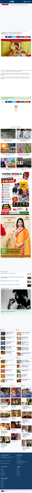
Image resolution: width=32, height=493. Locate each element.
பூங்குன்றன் (3, 312)
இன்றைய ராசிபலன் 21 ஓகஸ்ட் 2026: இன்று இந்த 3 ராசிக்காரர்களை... (10, 342)
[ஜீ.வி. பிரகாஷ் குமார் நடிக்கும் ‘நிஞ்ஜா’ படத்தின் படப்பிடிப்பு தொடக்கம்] (5, 414)
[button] (9, 4)
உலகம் (6, 31)
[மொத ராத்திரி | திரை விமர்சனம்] (16, 392)
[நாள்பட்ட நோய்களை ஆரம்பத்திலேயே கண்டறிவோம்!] (19, 376)
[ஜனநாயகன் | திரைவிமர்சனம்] (16, 401)
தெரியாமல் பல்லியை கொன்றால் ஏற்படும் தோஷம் (8, 273)
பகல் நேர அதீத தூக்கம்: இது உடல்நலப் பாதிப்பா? (26, 380)
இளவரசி (7, 344)
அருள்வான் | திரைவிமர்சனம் (14, 418)
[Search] (30, 1)
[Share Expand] (29, 37)
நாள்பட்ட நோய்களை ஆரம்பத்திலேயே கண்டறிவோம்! (25, 375)
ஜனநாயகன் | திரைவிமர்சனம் (14, 406)
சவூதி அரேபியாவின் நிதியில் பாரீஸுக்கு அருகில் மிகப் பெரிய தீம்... (8, 169)
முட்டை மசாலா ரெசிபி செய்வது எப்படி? (10, 365)
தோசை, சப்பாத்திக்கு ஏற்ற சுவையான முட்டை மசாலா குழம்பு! (10, 380)
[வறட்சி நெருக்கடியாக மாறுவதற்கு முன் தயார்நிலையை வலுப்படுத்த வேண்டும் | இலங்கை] (23, 148)
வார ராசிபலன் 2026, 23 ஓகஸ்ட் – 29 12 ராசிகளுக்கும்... (10, 337)
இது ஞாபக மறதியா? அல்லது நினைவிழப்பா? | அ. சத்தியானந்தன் (10, 284)
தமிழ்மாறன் (6, 34)
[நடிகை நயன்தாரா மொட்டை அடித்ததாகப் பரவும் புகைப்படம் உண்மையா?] (5, 439)
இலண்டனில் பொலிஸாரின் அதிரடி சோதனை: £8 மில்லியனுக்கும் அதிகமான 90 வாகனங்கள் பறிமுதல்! (12, 277)
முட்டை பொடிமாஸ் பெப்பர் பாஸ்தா (10, 361)
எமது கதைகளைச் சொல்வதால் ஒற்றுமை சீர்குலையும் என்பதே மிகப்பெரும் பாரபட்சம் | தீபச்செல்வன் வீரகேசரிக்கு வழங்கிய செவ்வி (14, 311)
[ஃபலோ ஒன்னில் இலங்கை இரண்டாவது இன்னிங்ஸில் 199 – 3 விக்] (23, 134)
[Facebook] (23, 1)
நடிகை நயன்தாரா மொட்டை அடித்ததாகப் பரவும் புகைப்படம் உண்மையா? (4, 445)
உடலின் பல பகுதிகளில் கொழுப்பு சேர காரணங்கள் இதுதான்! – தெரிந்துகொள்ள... (26, 361)
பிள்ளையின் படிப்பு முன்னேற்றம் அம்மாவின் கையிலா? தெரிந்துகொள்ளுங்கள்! (25, 343)
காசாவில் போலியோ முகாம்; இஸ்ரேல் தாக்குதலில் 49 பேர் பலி (21, 4)
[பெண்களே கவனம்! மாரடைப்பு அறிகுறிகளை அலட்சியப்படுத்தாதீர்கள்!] (19, 366)
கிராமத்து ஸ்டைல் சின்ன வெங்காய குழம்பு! (9, 370)
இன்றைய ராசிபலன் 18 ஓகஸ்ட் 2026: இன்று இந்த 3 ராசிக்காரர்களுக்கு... (10, 352)
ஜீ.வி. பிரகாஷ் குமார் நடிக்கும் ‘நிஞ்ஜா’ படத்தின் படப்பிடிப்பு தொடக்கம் (5, 419)
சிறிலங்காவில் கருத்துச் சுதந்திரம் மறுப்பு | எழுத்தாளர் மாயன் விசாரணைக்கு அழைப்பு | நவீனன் (26, 421)
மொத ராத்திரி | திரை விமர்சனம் (15, 395)
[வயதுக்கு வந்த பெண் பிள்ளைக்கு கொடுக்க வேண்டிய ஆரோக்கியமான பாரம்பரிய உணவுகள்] (19, 348)
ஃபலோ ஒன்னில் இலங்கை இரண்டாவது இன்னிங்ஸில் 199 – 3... (24, 140)
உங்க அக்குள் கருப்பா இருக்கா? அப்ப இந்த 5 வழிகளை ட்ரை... (25, 338)
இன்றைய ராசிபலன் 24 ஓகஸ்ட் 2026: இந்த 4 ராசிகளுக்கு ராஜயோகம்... (10, 333)
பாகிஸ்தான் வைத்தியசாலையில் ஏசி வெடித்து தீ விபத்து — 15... (24, 169)
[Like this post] (6, 37)
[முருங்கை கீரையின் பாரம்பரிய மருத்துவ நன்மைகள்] (19, 371)
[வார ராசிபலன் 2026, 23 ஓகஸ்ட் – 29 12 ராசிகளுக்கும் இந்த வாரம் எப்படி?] (3, 338)
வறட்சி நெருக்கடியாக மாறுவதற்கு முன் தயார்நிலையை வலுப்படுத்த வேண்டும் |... (24, 155)
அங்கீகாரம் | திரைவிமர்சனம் (14, 430)
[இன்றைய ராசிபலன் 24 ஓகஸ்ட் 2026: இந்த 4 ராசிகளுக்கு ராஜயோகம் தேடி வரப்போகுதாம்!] (3, 333)
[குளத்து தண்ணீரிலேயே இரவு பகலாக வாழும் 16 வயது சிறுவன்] (29, 282)
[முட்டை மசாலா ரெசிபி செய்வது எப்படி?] (3, 366)
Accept (2, 491)
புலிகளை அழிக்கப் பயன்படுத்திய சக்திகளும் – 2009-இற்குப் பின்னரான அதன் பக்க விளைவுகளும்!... (26, 435)
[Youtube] (27, 1)
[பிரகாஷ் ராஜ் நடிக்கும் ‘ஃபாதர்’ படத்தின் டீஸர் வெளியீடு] (5, 401)
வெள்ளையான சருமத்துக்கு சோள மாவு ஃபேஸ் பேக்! (26, 333)
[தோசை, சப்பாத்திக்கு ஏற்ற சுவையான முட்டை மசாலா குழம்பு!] (3, 380)
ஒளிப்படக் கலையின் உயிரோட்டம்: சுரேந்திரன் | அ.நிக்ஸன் (26, 448)
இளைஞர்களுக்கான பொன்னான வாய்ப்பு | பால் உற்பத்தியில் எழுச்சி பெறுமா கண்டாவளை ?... (26, 407)
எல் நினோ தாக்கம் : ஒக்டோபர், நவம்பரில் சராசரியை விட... (8, 155)
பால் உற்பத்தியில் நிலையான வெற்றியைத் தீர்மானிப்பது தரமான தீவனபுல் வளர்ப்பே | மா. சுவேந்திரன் (26, 393)
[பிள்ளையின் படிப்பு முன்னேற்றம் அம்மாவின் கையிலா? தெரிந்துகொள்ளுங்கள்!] (19, 343)
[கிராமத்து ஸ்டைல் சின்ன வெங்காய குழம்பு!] (3, 371)
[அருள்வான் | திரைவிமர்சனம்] (16, 413)
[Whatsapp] (29, 1)
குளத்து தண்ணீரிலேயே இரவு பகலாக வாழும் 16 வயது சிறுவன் (10, 280)
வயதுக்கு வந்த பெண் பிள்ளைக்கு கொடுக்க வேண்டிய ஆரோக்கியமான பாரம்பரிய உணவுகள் (26, 348)
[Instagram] (26, 1)
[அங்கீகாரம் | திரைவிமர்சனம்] (16, 424)
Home (2, 31)
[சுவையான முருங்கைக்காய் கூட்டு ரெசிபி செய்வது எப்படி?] (3, 376)
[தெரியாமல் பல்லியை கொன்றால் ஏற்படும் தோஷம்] (29, 274)
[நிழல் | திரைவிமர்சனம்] (16, 436)
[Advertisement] (16, 12)
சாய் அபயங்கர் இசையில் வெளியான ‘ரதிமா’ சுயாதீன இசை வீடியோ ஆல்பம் (5, 394)
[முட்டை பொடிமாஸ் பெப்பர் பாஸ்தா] (3, 361)
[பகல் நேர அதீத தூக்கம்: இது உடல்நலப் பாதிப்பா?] (19, 380)
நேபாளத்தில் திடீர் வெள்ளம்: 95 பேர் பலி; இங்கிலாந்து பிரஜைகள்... (8, 140)
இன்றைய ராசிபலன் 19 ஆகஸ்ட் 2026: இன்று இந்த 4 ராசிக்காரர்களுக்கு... (10, 347)
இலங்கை (10, 31)
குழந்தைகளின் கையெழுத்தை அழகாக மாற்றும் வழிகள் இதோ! (26, 353)
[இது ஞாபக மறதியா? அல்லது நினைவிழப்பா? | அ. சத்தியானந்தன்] (29, 285)
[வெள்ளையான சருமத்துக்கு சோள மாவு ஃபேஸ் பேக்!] (19, 333)
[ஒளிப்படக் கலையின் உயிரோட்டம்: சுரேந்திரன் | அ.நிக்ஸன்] (27, 443)
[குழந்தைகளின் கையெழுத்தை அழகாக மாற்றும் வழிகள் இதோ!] (19, 354)
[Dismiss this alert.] (30, 97)
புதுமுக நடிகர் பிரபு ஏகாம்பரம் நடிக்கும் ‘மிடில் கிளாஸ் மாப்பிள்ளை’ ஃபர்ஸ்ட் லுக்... (5, 432)
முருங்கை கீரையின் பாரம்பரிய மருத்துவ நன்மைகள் (26, 370)
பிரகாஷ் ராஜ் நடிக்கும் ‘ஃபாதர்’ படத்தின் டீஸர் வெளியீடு (4, 407)
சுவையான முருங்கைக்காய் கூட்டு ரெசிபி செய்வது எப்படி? (10, 375)
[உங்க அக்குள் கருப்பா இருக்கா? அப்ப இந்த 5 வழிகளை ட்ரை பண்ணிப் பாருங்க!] (19, 338)
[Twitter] (24, 1)
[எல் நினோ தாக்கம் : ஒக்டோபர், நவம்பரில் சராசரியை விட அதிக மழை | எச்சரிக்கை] (8, 148)
